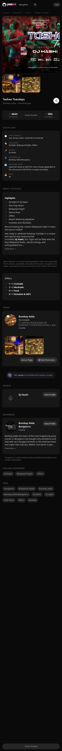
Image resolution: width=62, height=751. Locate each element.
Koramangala (24, 103)
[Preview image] (14, 345)
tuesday (32, 500)
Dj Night (12, 145)
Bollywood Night (24, 145)
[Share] (56, 101)
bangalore (9, 488)
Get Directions (48, 360)
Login (57, 5)
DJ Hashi (37, 494)
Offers (34, 145)
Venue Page (27, 360)
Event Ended (31, 746)
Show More (9, 249)
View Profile (50, 394)
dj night (49, 494)
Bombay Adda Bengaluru (16, 494)
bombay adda (45, 488)
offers (21, 500)
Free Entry (9, 500)
